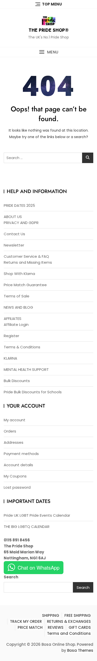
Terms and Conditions (69, 633)
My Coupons (15, 476)
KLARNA (10, 358)
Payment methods (21, 453)
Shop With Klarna (19, 273)
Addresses (13, 442)
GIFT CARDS (80, 627)
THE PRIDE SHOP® (49, 30)
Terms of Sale (16, 296)
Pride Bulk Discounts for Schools (33, 392)
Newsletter (14, 245)
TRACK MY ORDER (26, 621)
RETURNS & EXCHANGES (69, 621)
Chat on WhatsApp (38, 567)
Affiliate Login (16, 324)
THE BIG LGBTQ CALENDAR (26, 526)
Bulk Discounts (17, 380)
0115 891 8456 (17, 540)
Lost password (17, 487)
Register (11, 335)
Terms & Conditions (22, 347)
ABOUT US (13, 216)
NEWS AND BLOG (18, 307)
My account (14, 420)
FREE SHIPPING (77, 615)
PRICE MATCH (30, 627)
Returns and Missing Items (28, 262)
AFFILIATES (12, 318)
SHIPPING (50, 615)
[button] (48, 52)
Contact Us (14, 233)
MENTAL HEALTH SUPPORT (26, 369)
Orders (10, 431)
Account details (18, 464)
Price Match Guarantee (25, 284)
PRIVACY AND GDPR (21, 222)
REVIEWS (55, 627)
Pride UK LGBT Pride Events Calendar (37, 515)
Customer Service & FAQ (26, 256)
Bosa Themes (80, 650)
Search (11, 577)
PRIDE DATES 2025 (19, 205)
